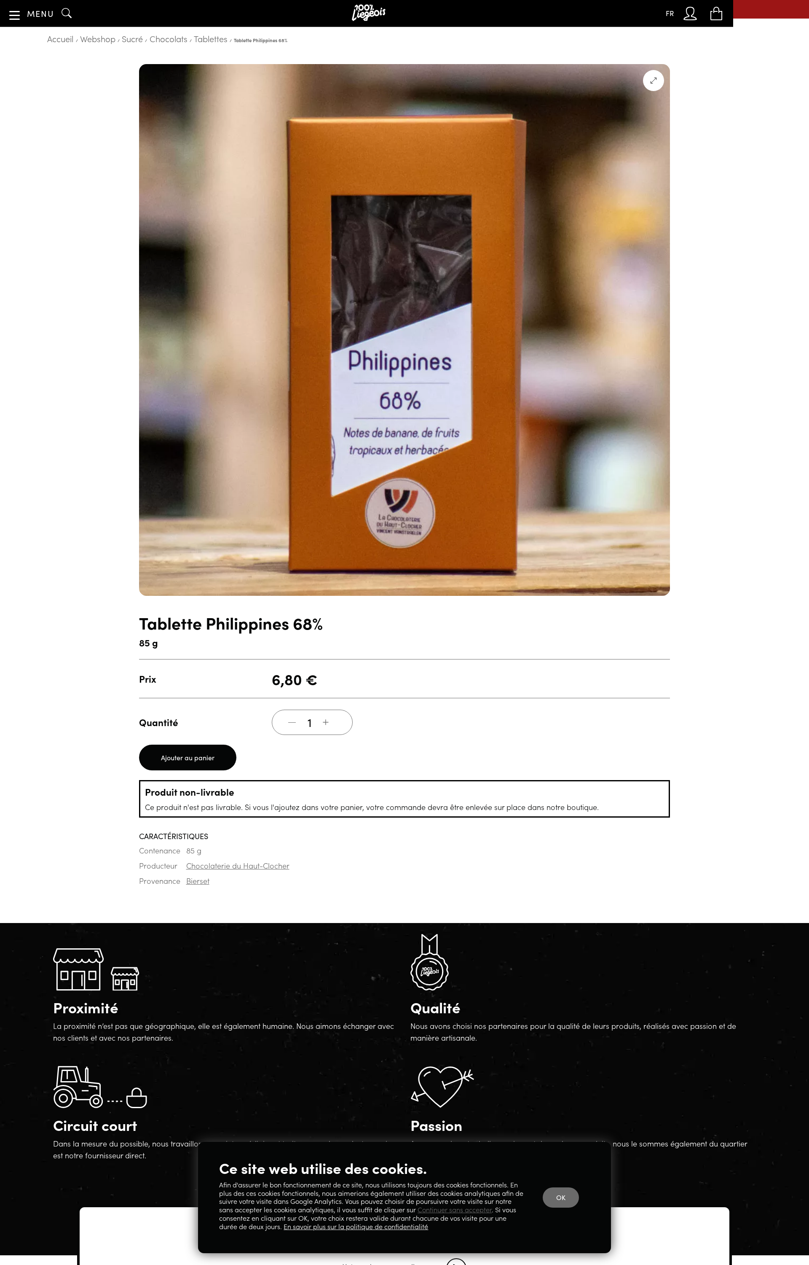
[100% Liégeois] (371, 13)
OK (567, 1207)
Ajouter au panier (182, 780)
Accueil (55, 65)
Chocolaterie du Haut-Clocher (228, 882)
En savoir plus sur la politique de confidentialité (444, 1226)
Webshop (80, 65)
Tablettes (152, 65)
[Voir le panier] (719, 13)
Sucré (102, 65)
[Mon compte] (699, 13)
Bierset (192, 896)
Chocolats (126, 65)
